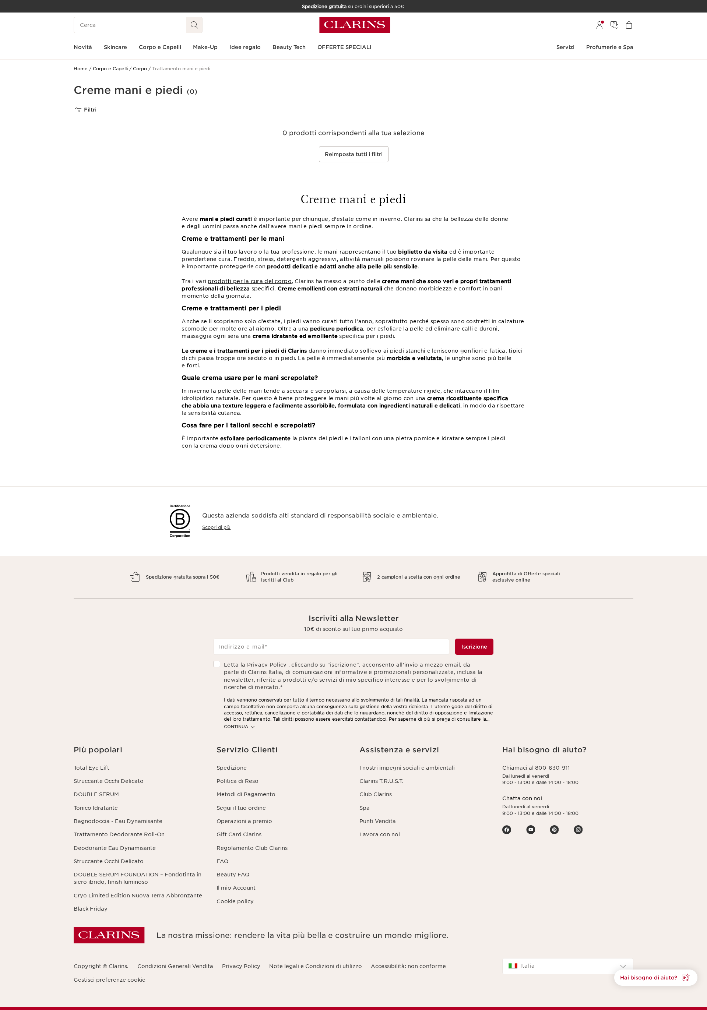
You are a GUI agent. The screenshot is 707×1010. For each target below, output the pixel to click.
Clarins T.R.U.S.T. (381, 781)
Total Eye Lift (91, 768)
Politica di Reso (237, 781)
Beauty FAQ (233, 874)
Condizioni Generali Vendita (175, 966)
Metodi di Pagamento (246, 794)
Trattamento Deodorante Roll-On (119, 834)
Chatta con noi (522, 798)
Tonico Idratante (96, 808)
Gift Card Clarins (239, 834)
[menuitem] (599, 25)
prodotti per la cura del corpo (249, 281)
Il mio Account (236, 888)
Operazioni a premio (244, 821)
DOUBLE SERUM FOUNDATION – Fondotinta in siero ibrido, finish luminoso (137, 878)
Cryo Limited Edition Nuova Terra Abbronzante (138, 895)
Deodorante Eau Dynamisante (115, 848)
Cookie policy (235, 901)
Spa (364, 808)
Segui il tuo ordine (241, 808)
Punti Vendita (377, 821)
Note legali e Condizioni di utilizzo (315, 966)
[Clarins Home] (355, 25)
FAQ (222, 861)
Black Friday (91, 909)
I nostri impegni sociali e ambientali (407, 768)
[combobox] (567, 966)
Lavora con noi (379, 834)
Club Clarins (375, 794)
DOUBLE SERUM (96, 794)
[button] (655, 978)
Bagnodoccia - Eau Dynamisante (118, 821)
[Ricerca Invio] (194, 25)
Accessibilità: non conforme (408, 966)
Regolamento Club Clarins (252, 848)
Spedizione (232, 768)
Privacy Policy (241, 966)
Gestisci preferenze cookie (109, 980)
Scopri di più (216, 527)
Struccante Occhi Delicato (109, 781)
